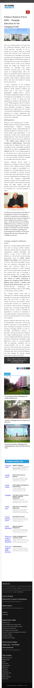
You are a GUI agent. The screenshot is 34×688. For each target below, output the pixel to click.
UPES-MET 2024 (6, 673)
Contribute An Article (11, 1)
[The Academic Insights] (13, 7)
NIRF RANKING (6, 677)
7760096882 (15, 645)
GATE (3, 661)
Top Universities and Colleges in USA (12, 626)
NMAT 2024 (5, 675)
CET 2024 (4, 669)
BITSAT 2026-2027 (7, 657)
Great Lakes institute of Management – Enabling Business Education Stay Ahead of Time (17, 446)
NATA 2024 (5, 678)
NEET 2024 (5, 667)
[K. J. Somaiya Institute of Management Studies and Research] (17, 385)
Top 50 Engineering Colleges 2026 (11, 624)
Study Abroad (5, 622)
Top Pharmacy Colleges (8, 638)
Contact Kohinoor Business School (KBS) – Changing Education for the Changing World (17, 360)
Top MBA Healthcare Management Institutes (14, 632)
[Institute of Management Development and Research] (17, 409)
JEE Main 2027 (6, 659)
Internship (5, 614)
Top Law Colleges (7, 634)
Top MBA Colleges (7, 636)
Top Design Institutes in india (10, 630)
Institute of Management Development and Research (17, 421)
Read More (20, 592)
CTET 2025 (5, 663)
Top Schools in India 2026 (9, 628)
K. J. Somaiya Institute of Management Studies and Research (16, 397)
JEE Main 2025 (6, 665)
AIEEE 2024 (5, 671)
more (27, 368)
